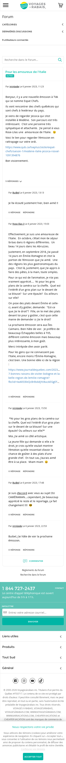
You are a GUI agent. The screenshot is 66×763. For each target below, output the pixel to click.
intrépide (14, 86)
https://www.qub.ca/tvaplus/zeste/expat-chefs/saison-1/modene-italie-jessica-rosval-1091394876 (33, 151)
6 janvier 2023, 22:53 (36, 526)
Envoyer (33, 621)
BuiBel (15, 192)
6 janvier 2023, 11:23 (33, 86)
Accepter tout (33, 756)
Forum (7, 16)
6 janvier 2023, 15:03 (38, 223)
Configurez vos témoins (33, 749)
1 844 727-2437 (18, 588)
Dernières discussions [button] (17, 31)
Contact (59, 588)
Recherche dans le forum (33, 575)
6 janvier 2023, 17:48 (33, 482)
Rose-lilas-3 (18, 223)
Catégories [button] (9, 24)
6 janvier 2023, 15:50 (36, 408)
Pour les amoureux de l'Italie (25, 72)
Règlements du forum (33, 570)
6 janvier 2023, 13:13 (33, 192)
